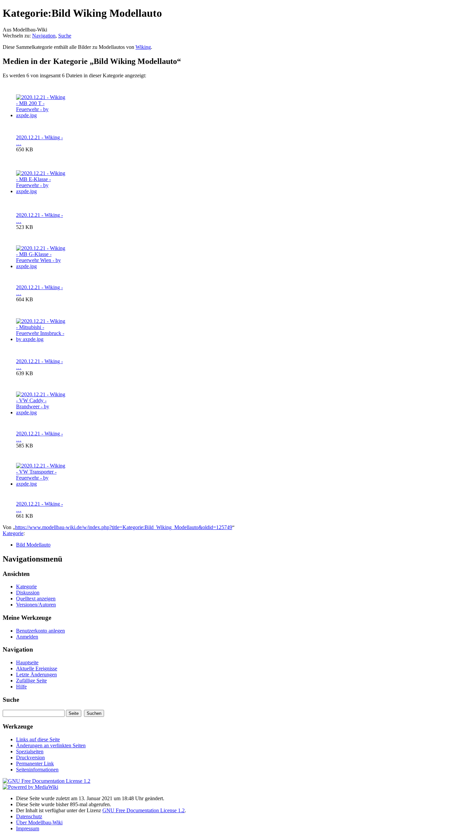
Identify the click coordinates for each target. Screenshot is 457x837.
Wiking (143, 47)
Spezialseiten (29, 751)
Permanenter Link (35, 763)
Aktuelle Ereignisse (36, 668)
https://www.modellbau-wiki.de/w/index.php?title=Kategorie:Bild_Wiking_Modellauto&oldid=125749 (123, 527)
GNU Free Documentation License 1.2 (143, 810)
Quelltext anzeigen (36, 598)
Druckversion (30, 757)
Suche (64, 35)
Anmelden (27, 637)
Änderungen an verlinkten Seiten (51, 745)
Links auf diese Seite (38, 739)
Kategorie (13, 533)
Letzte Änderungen (36, 674)
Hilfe (21, 686)
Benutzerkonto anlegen (40, 631)
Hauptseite (27, 662)
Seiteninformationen (37, 769)
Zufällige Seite (31, 680)
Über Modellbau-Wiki (39, 822)
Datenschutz (29, 816)
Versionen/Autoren (36, 604)
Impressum (27, 828)
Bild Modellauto (33, 545)
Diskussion (27, 592)
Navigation (44, 35)
